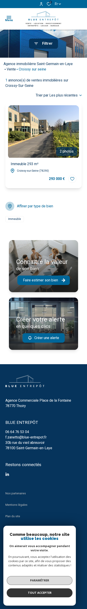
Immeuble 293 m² (24, 164)
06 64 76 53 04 (17, 432)
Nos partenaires (15, 493)
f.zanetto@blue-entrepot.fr (26, 437)
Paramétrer (39, 580)
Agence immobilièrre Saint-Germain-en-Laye (38, 64)
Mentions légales (16, 504)
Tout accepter (40, 593)
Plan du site (12, 516)
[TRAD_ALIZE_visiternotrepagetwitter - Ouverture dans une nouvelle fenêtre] (7, 474)
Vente (11, 69)
